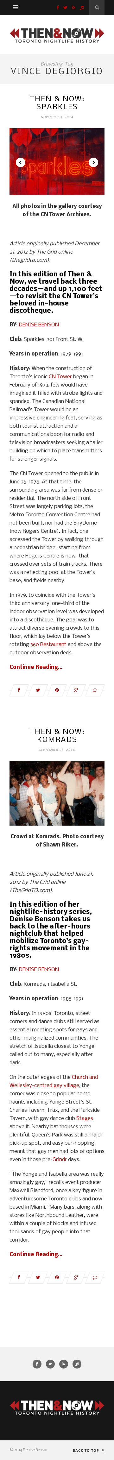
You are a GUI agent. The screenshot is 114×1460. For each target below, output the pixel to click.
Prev (20, 162)
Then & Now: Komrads (57, 736)
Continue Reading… (36, 667)
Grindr (60, 1160)
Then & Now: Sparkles (57, 103)
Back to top (86, 1450)
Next (93, 162)
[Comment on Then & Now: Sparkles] (95, 690)
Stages (84, 1119)
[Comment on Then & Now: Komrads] (95, 1278)
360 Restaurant (48, 645)
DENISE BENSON (39, 325)
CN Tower (60, 377)
